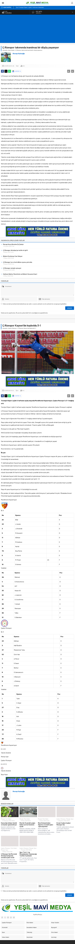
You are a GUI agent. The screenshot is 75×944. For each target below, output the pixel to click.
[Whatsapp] (11, 917)
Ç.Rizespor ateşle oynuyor (12, 268)
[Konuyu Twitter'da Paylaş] (5, 71)
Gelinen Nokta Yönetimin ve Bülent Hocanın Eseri (20, 274)
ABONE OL (18, 71)
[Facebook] (2, 917)
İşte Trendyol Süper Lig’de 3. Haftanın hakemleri (30, 7)
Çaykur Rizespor (12, 328)
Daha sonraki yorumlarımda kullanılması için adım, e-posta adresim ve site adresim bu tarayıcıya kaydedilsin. (35, 304)
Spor (72, 819)
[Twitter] (5, 917)
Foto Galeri (14, 848)
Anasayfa (4, 50)
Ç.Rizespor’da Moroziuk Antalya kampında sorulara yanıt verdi (9, 855)
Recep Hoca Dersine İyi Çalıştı (13, 244)
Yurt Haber (8, 819)
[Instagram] (8, 917)
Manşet (3, 819)
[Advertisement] (37, 29)
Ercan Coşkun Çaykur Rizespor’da (64, 824)
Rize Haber (27, 819)
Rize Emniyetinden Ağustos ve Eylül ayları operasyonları (45, 824)
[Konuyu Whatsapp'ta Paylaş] (9, 71)
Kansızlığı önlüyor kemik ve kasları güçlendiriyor (9, 824)
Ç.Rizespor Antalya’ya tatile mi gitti (15, 250)
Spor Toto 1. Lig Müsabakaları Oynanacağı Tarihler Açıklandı (28, 854)
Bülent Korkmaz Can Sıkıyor (12, 256)
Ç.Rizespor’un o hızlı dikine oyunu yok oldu (17, 262)
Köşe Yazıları (11, 50)
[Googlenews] (14, 917)
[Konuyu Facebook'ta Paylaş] (2, 71)
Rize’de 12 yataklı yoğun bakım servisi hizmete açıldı (27, 824)
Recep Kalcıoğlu (19, 53)
